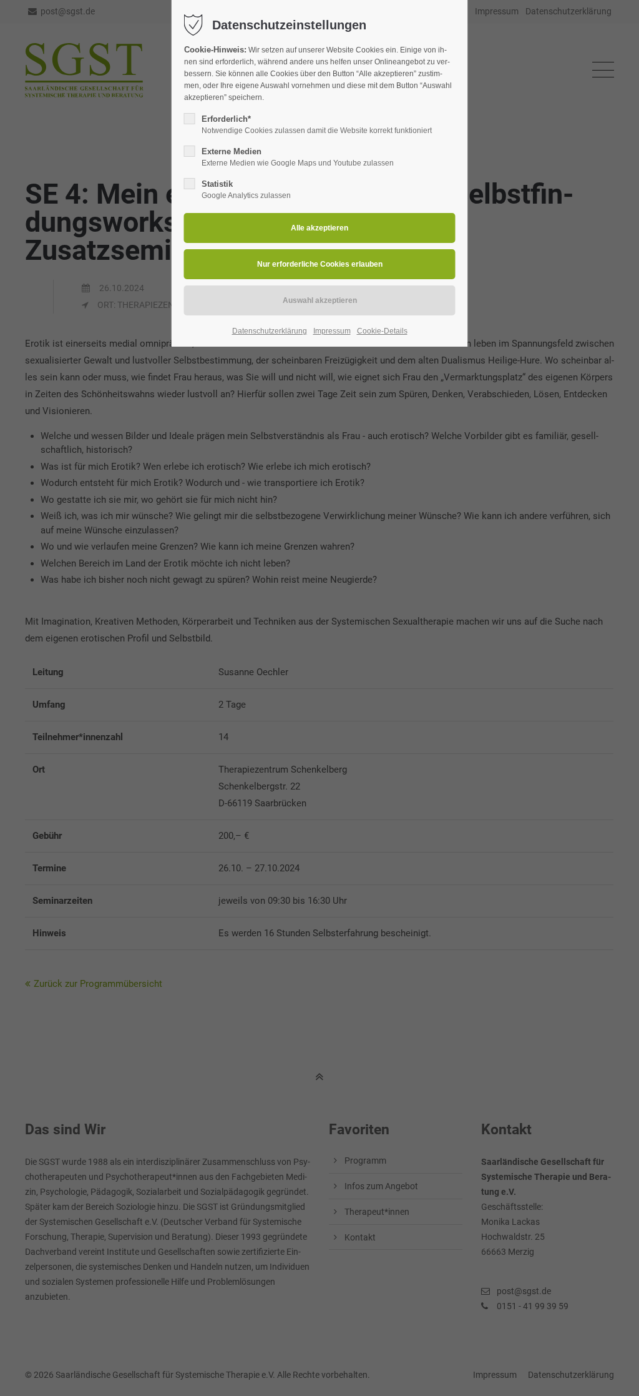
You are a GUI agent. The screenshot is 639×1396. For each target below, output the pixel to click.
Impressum (332, 331)
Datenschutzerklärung (269, 331)
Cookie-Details (382, 331)
